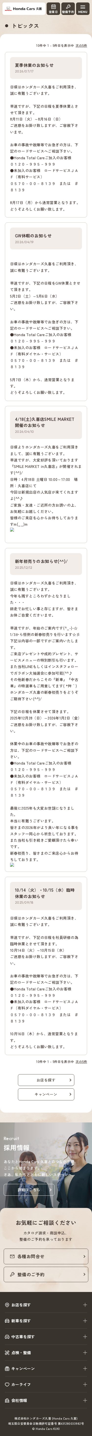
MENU (82, 12)
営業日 (53, 12)
